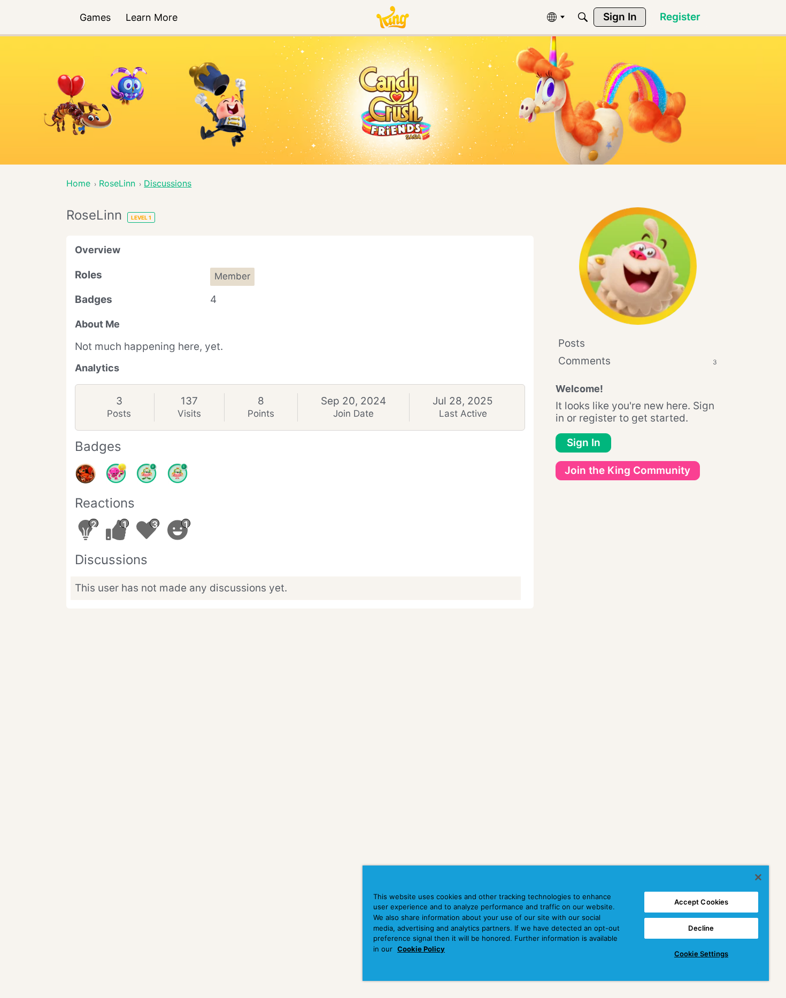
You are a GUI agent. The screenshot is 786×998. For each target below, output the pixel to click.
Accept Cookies (701, 902)
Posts (119, 413)
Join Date (353, 413)
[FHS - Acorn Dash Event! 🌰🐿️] (85, 473)
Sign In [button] (583, 442)
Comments (637, 361)
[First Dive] (177, 473)
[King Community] (392, 17)
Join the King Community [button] (627, 470)
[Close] (758, 877)
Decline (701, 928)
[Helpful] (116, 473)
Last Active (463, 413)
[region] (566, 923)
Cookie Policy (421, 949)
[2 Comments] (146, 473)
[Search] (582, 17)
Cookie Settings (701, 953)
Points (261, 413)
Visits (189, 413)
